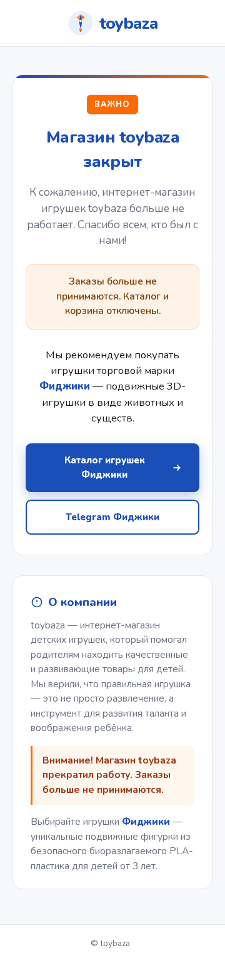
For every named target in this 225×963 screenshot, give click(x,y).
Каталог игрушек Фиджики (104, 467)
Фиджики (146, 822)
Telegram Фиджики (112, 517)
